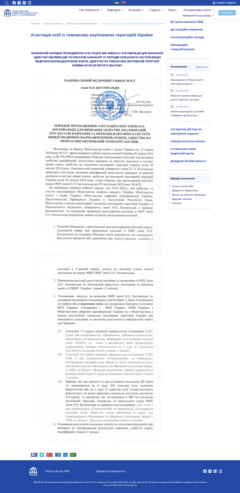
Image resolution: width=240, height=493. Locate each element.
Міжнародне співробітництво (182, 47)
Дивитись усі (201, 67)
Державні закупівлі (182, 198)
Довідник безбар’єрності (188, 161)
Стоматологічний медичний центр (183, 151)
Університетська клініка (197, 15)
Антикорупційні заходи (187, 37)
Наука (172, 10)
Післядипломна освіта (197, 10)
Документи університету (111, 471)
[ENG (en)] (123, 2)
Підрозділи (113, 10)
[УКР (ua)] (117, 2)
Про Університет (89, 10)
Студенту (154, 10)
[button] (6, 3)
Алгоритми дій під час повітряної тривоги (186, 131)
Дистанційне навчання (186, 29)
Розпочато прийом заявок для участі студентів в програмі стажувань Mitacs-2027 (186, 99)
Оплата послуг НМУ (183, 186)
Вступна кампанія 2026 (186, 22)
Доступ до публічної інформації (189, 194)
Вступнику (134, 10)
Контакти (227, 13)
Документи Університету (185, 190)
